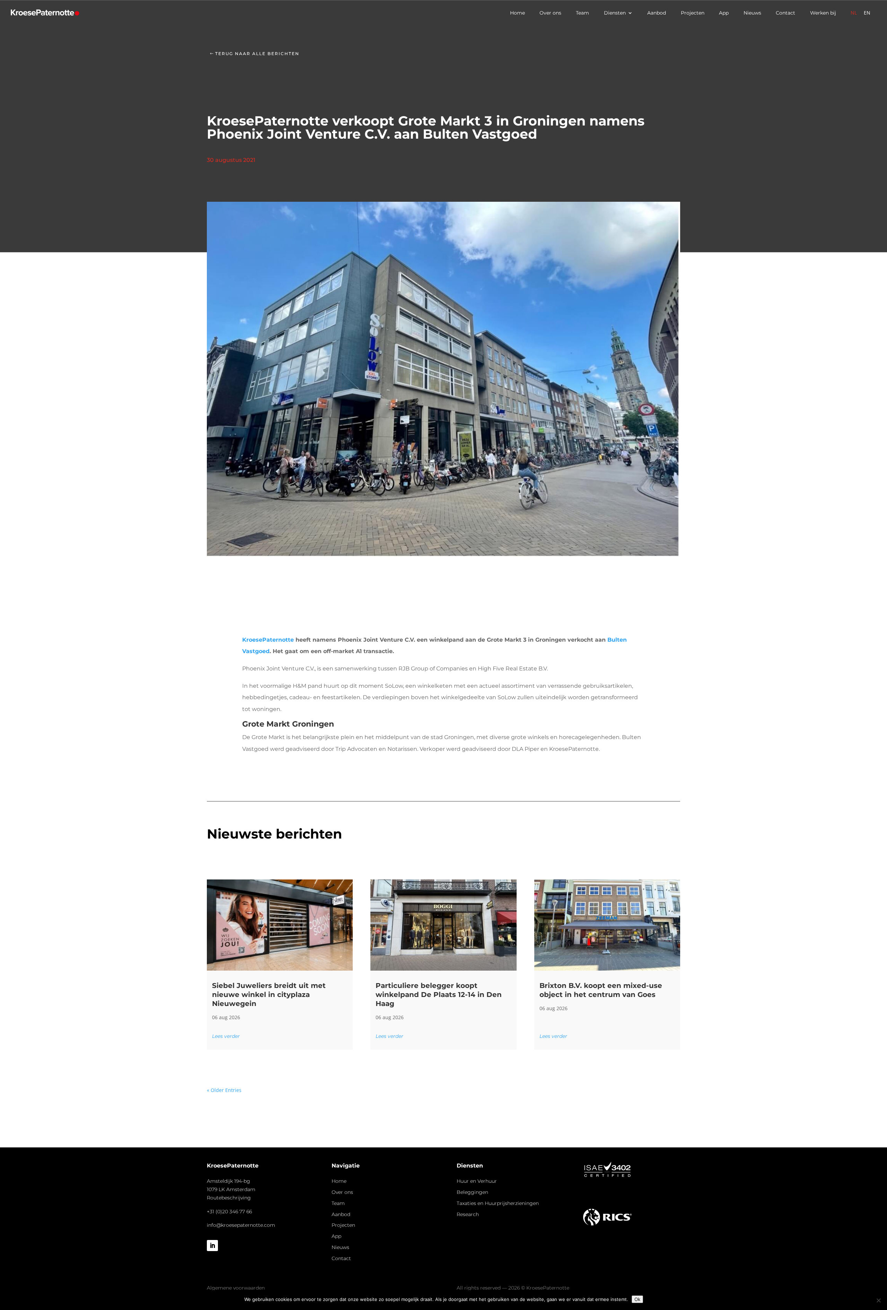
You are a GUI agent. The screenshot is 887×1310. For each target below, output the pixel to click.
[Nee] (878, 1300)
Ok (637, 1299)
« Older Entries (224, 1090)
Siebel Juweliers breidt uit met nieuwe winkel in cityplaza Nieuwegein (269, 994)
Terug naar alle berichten (257, 53)
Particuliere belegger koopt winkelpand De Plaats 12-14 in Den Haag (439, 994)
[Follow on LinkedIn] (212, 1245)
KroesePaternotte (268, 639)
